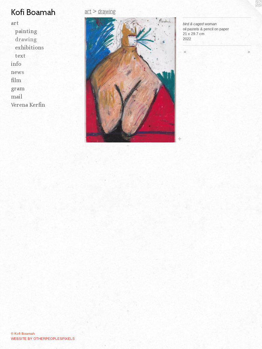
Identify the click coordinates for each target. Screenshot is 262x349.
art (15, 23)
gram (18, 88)
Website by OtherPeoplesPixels (43, 338)
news (17, 72)
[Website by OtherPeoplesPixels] (248, 13)
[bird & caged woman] (130, 79)
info (16, 64)
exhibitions (29, 47)
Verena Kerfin (28, 105)
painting (26, 31)
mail (16, 96)
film (16, 80)
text (20, 55)
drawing (26, 39)
